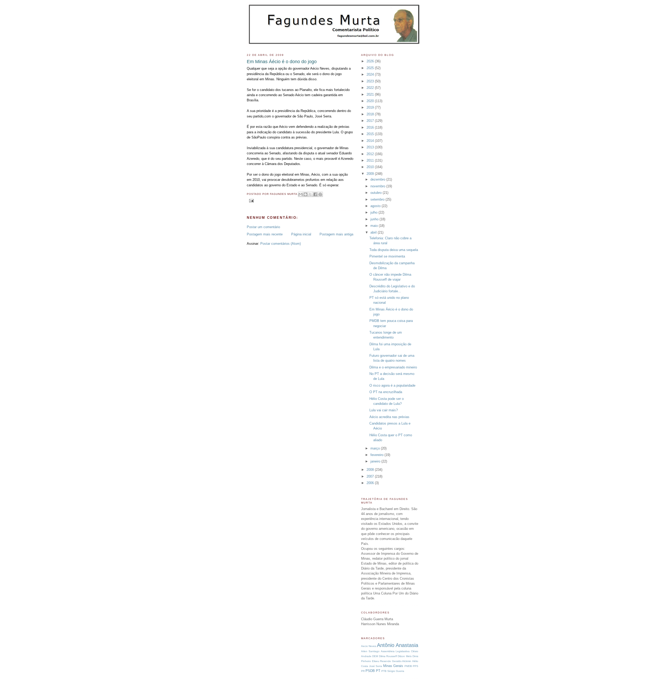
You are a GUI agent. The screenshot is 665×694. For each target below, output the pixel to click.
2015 (371, 134)
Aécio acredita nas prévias (389, 417)
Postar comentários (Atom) (280, 244)
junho (375, 219)
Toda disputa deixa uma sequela (393, 250)
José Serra (375, 666)
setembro (377, 199)
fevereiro (377, 455)
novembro (378, 186)
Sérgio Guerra (395, 671)
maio (374, 226)
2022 (371, 88)
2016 (371, 127)
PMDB (408, 666)
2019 (371, 107)
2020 (371, 101)
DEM (375, 656)
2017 (371, 121)
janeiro (375, 461)
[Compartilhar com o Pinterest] (320, 194)
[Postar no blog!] (305, 194)
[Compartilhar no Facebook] (315, 194)
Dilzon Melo (404, 656)
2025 (371, 68)
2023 (371, 81)
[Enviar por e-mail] (300, 194)
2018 (371, 114)
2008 (371, 470)
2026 (371, 61)
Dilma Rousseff (388, 656)
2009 (371, 174)
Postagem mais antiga (336, 234)
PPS (415, 666)
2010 (371, 167)
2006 (371, 483)
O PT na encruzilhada (385, 392)
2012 (371, 154)
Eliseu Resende (381, 661)
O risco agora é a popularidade (392, 385)
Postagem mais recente (265, 234)
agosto (376, 206)
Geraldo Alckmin (401, 661)
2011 (371, 160)
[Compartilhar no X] (310, 194)
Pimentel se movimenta (387, 256)
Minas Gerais (393, 666)
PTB (384, 671)
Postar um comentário (263, 227)
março (375, 448)
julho (374, 212)
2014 (371, 141)
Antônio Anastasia (397, 645)
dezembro (378, 179)
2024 (371, 74)
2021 (371, 94)
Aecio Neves (368, 646)
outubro (376, 193)
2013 (371, 147)
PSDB (370, 671)
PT (378, 671)
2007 (371, 476)
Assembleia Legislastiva (395, 651)
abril (374, 232)
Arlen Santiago (370, 651)
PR (363, 671)
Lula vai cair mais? (383, 410)
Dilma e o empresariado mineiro (393, 367)
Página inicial (301, 234)
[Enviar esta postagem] (251, 200)
